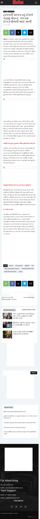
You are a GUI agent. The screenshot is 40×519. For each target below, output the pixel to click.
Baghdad (27, 265)
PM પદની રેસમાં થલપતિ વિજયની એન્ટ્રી (14, 411)
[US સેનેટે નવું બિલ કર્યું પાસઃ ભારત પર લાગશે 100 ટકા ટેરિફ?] (7, 325)
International (14, 7)
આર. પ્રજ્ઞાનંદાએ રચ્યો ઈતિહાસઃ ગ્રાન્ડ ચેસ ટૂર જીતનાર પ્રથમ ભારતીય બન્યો (24, 316)
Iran (33, 265)
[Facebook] (12, 32)
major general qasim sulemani (11, 268)
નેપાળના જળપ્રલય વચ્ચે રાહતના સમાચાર (15, 427)
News (8, 7)
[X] (18, 32)
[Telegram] (24, 32)
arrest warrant (19, 265)
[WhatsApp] (6, 32)
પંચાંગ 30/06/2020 (28, 297)
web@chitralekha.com (12, 498)
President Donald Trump (28, 268)
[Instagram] (16, 507)
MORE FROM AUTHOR (28, 309)
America (11, 265)
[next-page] (7, 341)
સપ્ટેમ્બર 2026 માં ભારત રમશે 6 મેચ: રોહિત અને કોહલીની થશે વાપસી (20, 432)
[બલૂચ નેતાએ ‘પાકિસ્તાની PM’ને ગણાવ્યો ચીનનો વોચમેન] (7, 335)
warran (20, 271)
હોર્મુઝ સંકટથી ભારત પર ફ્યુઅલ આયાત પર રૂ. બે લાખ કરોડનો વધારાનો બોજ (20, 417)
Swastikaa (34, 517)
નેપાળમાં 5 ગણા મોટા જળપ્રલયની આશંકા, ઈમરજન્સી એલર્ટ (20, 422)
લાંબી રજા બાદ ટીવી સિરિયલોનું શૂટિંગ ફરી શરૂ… (9, 298)
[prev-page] (4, 341)
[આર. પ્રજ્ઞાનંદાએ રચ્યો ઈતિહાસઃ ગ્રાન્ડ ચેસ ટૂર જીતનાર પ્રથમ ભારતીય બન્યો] (7, 316)
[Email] (30, 32)
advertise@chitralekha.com (14, 488)
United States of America (10, 271)
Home (3, 7)
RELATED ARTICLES (9, 310)
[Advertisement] (19, 249)
